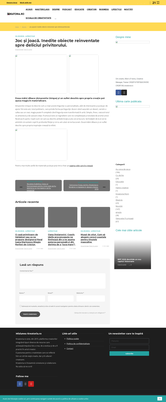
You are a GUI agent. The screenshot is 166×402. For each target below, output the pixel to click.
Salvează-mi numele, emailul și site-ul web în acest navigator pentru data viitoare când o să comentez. (61, 306)
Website (80, 293)
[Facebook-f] (20, 384)
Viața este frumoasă (88, 182)
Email (50, 293)
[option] (30, 228)
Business (104, 9)
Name (22, 293)
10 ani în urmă (93, 246)
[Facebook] (118, 92)
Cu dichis (19, 36)
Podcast (67, 9)
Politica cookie (73, 338)
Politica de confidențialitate (78, 343)
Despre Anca (12, 3)
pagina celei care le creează (81, 165)
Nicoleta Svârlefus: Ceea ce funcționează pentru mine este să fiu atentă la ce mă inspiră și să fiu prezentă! (41, 187)
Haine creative (122, 188)
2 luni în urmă (122, 264)
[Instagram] (124, 92)
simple (119, 212)
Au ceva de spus (34, 181)
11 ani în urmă (28, 49)
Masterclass (42, 9)
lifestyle (24, 27)
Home (17, 27)
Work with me (25, 3)
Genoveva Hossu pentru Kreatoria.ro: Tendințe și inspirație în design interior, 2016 (83, 187)
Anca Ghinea (19, 49)
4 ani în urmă (60, 248)
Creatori (92, 9)
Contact (70, 348)
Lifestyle (116, 9)
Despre (56, 9)
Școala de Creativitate (38, 18)
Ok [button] (160, 399)
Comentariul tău (26, 271)
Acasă (29, 9)
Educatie (120, 182)
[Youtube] (31, 384)
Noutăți (128, 9)
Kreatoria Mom (122, 194)
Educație (79, 9)
